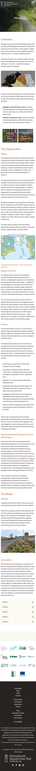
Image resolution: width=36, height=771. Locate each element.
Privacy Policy (18, 699)
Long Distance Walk (18, 713)
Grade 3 (5, 612)
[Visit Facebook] (16, 765)
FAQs (18, 693)
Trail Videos (18, 702)
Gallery (18, 707)
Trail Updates (18, 718)
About (18, 691)
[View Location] (13, 765)
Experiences (18, 704)
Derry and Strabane (27, 456)
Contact (18, 695)
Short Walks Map (25, 581)
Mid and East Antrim (13, 461)
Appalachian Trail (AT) (10, 180)
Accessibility (18, 722)
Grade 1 (5, 602)
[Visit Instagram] (23, 765)
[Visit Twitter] (20, 765)
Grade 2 (5, 607)
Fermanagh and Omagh (25, 458)
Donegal (25, 461)
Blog (18, 710)
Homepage (18, 688)
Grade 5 (5, 622)
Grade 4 (5, 617)
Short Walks (18, 715)
